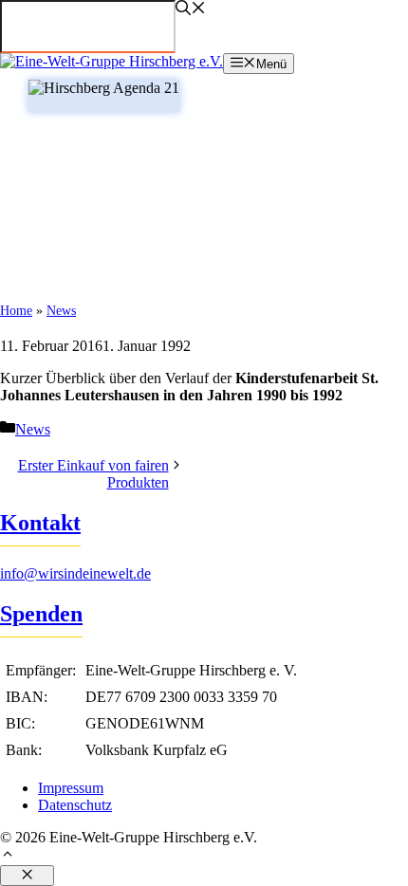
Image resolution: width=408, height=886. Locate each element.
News (61, 311)
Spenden (41, 613)
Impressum (70, 788)
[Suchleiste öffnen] (191, 10)
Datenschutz (75, 805)
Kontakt (40, 522)
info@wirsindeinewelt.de (75, 573)
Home (16, 311)
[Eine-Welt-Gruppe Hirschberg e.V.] (111, 61)
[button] (204, 855)
